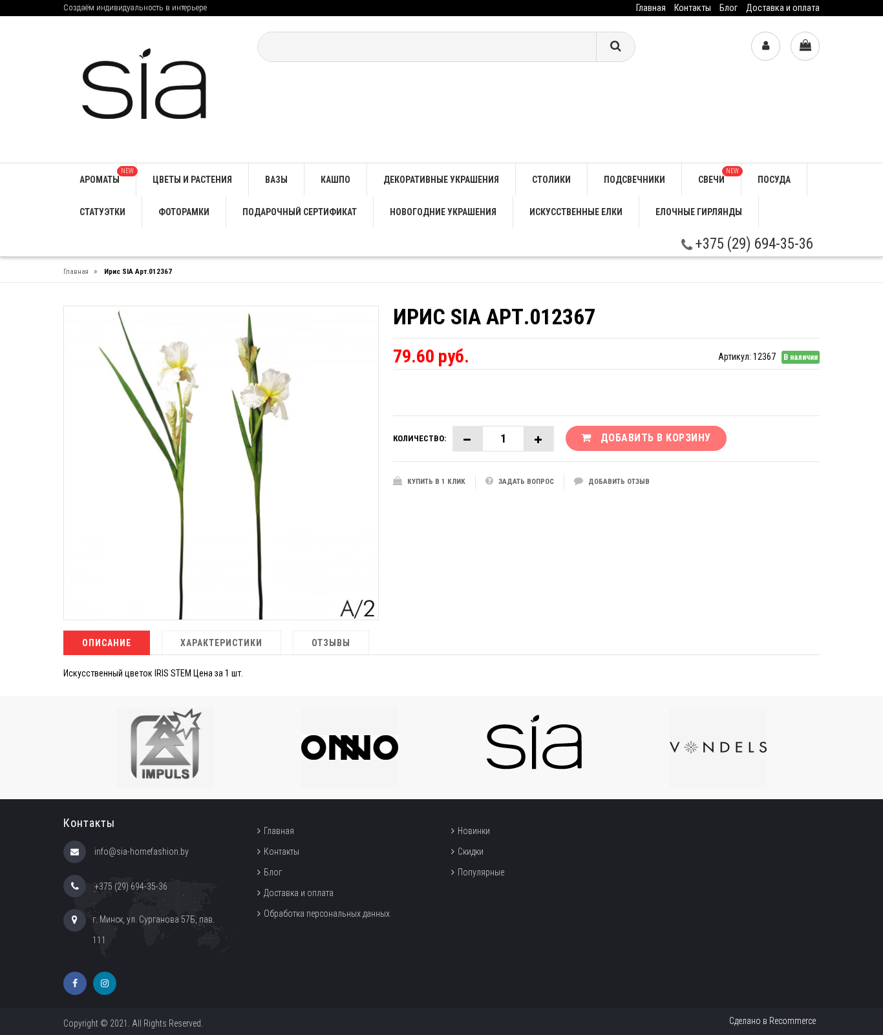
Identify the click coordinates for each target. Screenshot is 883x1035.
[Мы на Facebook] (75, 983)
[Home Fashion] (150, 89)
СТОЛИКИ (551, 179)
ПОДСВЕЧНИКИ (634, 179)
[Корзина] (805, 46)
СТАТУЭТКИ (102, 212)
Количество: (419, 438)
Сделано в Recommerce (772, 1021)
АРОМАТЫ (107, 176)
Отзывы (331, 643)
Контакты (692, 8)
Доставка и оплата (783, 8)
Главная (651, 8)
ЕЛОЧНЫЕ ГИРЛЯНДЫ (698, 212)
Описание (106, 643)
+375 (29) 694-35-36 (752, 244)
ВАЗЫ (276, 179)
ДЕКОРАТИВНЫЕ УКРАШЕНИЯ (441, 179)
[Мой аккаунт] (765, 46)
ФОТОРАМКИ (183, 212)
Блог (728, 8)
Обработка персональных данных (327, 913)
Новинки (474, 831)
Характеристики (221, 643)
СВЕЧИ (718, 176)
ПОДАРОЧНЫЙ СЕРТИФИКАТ (299, 212)
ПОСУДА (774, 179)
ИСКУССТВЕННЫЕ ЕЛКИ (575, 212)
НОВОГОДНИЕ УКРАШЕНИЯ (443, 212)
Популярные (481, 872)
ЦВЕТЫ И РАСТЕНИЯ (192, 179)
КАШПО (335, 179)
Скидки (471, 851)
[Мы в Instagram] (104, 983)
